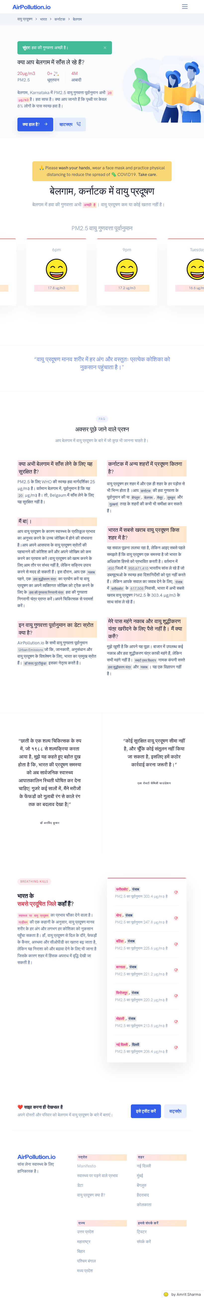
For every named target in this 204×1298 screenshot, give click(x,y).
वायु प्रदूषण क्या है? (91, 1195)
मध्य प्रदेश (85, 1270)
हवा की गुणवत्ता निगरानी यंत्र (46, 592)
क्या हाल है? (32, 124)
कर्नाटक (59, 19)
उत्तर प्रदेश (85, 1231)
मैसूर (160, 497)
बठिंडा (119, 941)
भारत (43, 19)
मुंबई (140, 1175)
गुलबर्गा (113, 504)
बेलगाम (148, 497)
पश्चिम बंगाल (86, 1261)
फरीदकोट (117, 588)
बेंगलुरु (136, 497)
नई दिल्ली (122, 1044)
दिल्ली (135, 1044)
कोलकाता (144, 1204)
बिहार (81, 1251)
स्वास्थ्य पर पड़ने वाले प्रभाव (97, 1175)
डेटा (80, 1185)
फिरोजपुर (121, 993)
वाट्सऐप (175, 1111)
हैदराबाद (143, 1195)
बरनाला (120, 967)
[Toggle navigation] (185, 6)
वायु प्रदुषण (24, 19)
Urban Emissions (31, 650)
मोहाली (120, 1019)
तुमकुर (171, 497)
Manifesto (86, 1165)
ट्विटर (142, 1231)
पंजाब (179, 582)
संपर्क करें (144, 1241)
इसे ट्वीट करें (146, 1111)
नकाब (91, 572)
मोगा (118, 915)
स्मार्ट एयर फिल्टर (145, 660)
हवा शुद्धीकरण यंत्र (44, 579)
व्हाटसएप (66, 124)
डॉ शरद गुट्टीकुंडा (35, 663)
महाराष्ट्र (83, 1241)
